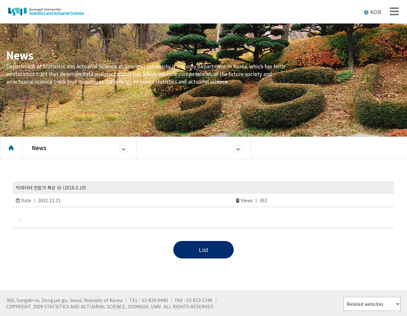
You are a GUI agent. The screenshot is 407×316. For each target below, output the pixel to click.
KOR (376, 12)
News (39, 148)
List (203, 250)
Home (11, 148)
